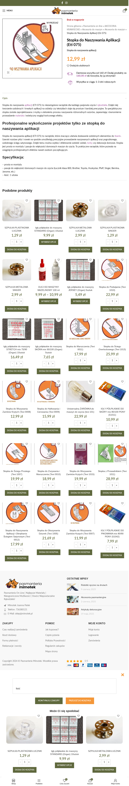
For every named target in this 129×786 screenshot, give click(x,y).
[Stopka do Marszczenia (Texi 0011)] (80, 329)
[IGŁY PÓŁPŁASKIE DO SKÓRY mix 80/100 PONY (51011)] (112, 391)
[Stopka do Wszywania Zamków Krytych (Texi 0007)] (80, 513)
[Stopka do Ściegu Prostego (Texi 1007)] (16, 454)
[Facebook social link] (62, 2)
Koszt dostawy (9, 635)
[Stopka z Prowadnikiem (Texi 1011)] (112, 454)
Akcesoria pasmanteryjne (93, 597)
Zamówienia (94, 641)
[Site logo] (64, 11)
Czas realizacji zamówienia (14, 630)
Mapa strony (51, 651)
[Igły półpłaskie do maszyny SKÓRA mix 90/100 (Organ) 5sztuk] (48, 329)
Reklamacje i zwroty (12, 646)
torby (89, 143)
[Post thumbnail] (73, 587)
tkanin (118, 136)
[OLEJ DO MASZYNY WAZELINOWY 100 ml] (48, 270)
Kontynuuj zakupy (48, 701)
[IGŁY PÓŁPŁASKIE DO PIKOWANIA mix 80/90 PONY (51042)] (112, 513)
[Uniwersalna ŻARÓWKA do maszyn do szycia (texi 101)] (80, 391)
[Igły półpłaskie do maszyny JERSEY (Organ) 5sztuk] (80, 270)
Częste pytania (52, 635)
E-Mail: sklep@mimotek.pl (20, 614)
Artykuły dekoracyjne (91, 609)
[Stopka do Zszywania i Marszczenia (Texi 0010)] (48, 454)
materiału (19, 116)
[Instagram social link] (66, 2)
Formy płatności (10, 641)
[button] (16, 249)
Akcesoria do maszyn (92, 30)
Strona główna (74, 26)
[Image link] (23, 583)
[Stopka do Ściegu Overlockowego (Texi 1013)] (112, 329)
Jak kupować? (52, 630)
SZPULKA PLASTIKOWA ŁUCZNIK (25, 751)
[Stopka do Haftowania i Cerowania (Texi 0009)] (48, 391)
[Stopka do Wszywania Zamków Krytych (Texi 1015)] (80, 454)
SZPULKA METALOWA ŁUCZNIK (104, 751)
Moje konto (94, 630)
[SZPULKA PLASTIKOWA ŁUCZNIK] (16, 210)
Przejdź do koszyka (80, 701)
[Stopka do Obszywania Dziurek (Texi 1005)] (48, 513)
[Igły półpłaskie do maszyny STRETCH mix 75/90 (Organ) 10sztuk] (16, 329)
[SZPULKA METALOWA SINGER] (16, 270)
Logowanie (93, 635)
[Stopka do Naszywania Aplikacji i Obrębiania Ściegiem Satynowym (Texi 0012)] (16, 513)
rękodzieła (102, 105)
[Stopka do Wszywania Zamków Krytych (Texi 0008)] (16, 391)
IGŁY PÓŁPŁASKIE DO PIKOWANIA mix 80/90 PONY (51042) (112, 533)
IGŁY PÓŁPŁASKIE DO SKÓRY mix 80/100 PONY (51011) (112, 411)
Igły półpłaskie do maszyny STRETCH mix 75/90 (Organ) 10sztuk (16, 349)
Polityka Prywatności (55, 641)
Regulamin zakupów (55, 646)
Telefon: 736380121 (17, 610)
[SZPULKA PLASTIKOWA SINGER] (112, 210)
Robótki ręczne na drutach (94, 585)
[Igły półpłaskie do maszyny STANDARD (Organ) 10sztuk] (48, 210)
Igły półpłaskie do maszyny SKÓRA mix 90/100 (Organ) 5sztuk (48, 349)
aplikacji (28, 105)
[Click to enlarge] (8, 72)
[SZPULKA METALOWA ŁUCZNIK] (80, 210)
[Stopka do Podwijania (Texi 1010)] (112, 270)
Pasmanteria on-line (92, 26)
